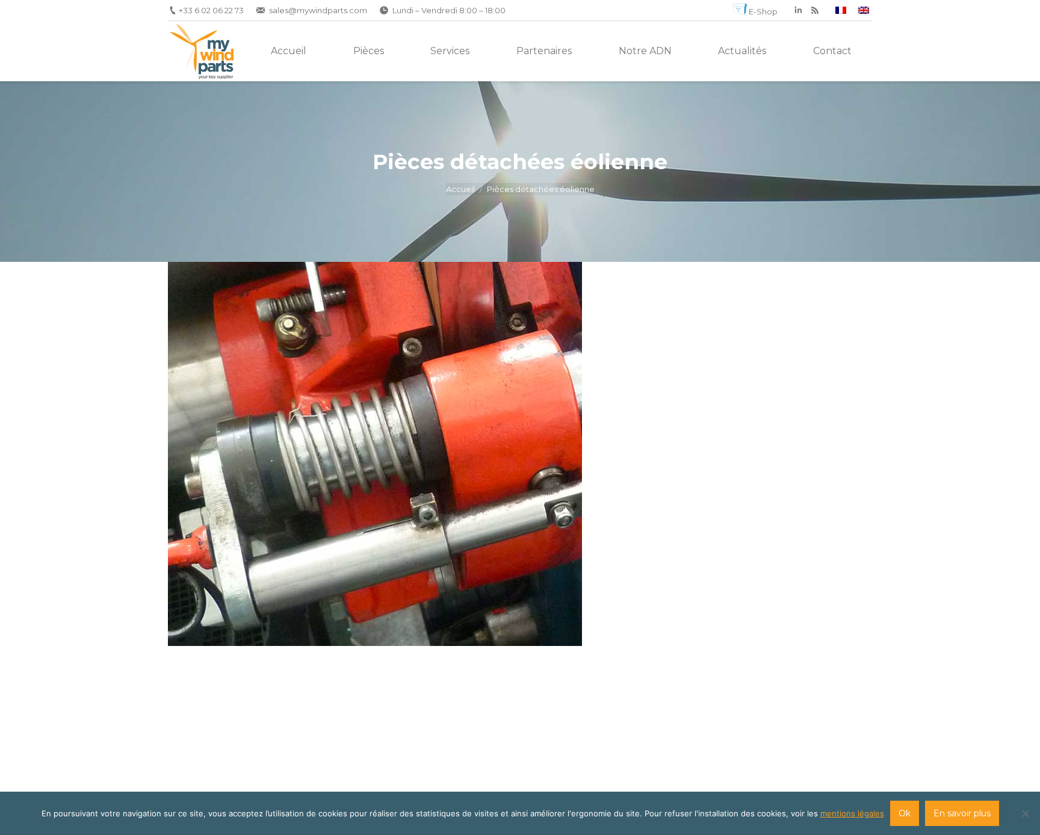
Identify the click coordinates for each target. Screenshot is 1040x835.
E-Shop (763, 11)
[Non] (1025, 813)
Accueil (460, 189)
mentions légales (852, 813)
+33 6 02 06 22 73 (211, 10)
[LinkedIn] (798, 10)
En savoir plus (962, 813)
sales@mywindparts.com (318, 10)
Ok (905, 813)
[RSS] (815, 10)
